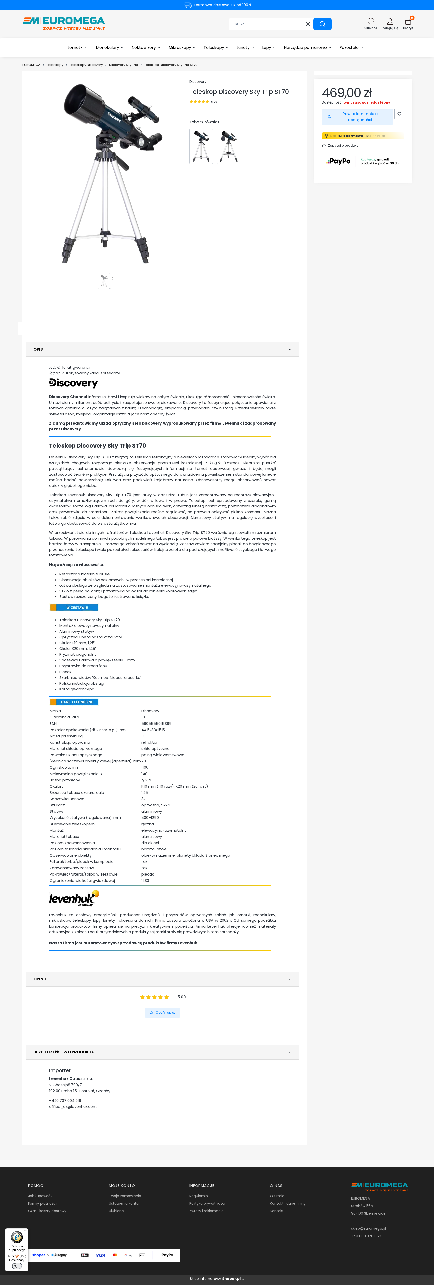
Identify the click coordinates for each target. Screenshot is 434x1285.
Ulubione (116, 1210)
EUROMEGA (31, 64)
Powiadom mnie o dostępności (360, 116)
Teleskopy (54, 64)
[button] (322, 24)
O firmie (277, 1195)
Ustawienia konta (124, 1203)
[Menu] (25, 1231)
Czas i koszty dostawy (47, 1210)
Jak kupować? (40, 1195)
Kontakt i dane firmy (288, 1203)
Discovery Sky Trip (123, 64)
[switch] (17, 1266)
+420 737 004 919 (65, 1100)
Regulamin (198, 1195)
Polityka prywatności (207, 1203)
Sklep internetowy (215, 1278)
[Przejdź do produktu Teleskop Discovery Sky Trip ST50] (201, 146)
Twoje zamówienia (125, 1195)
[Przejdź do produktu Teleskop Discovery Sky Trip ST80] (228, 146)
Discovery (197, 81)
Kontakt (277, 1210)
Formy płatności (42, 1203)
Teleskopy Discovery (86, 64)
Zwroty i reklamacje (206, 1210)
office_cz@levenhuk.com (73, 1106)
